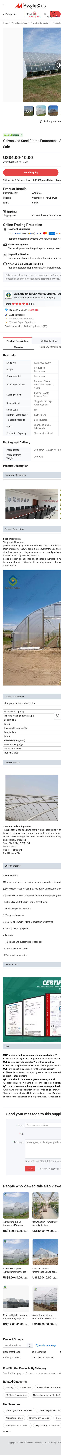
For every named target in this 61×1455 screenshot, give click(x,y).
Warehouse (25, 1387)
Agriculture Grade (14, 1417)
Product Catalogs (47, 1345)
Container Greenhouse (42, 1357)
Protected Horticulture (40, 23)
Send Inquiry (31, 172)
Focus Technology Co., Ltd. (39, 1442)
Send (30, 1168)
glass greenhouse (11, 1351)
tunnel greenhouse (12, 1357)
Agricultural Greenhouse (17, 1425)
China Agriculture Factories (19, 1410)
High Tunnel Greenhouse (47, 1425)
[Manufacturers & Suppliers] (30, 5)
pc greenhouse (39, 1351)
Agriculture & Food (19, 23)
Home (5, 23)
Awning (9, 1387)
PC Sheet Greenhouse (16, 1394)
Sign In (8, 326)
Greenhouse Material (39, 1417)
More (6, 1431)
